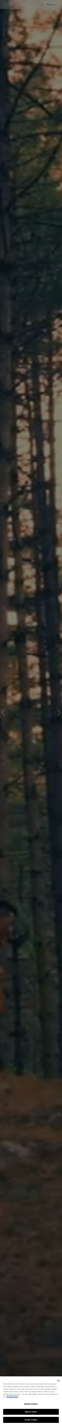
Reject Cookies (31, 1412)
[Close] (58, 1380)
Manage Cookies (31, 1404)
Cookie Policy (12, 1397)
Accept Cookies (31, 1420)
